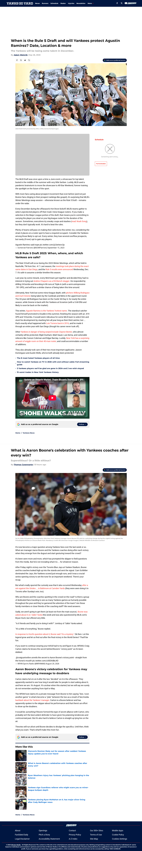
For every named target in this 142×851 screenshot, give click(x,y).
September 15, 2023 (55, 247)
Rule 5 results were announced (59, 269)
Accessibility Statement (49, 839)
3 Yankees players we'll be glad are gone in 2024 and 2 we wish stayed (50, 368)
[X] (121, 3)
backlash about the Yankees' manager (32, 700)
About (17, 830)
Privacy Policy (75, 834)
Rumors (45, 3)
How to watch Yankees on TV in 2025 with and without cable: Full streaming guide (53, 363)
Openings (43, 830)
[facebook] (117, 3)
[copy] (29, 60)
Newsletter (80, 3)
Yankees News (28, 433)
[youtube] (126, 3)
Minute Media (16, 845)
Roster (63, 3)
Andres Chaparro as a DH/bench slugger (51, 281)
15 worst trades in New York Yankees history (38, 372)
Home (17, 433)
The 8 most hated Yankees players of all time (38, 358)
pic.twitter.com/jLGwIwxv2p (52, 245)
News (37, 3)
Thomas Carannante (23, 465)
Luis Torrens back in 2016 (57, 323)
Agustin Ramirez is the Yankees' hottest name (46, 311)
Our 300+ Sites (96, 830)
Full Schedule (101, 163)
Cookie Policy (118, 834)
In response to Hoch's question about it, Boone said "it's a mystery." (44, 634)
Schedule (54, 3)
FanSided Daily (21, 834)
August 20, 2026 (52, 663)
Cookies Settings (119, 839)
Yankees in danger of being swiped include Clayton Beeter (46, 332)
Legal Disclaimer (22, 839)
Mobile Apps (117, 830)
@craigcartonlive (23, 657)
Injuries (71, 3)
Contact (72, 830)
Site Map (94, 839)
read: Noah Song (79, 221)
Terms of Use (96, 834)
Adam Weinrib (21, 55)
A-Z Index (73, 839)
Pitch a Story (44, 834)
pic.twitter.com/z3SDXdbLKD (45, 660)
